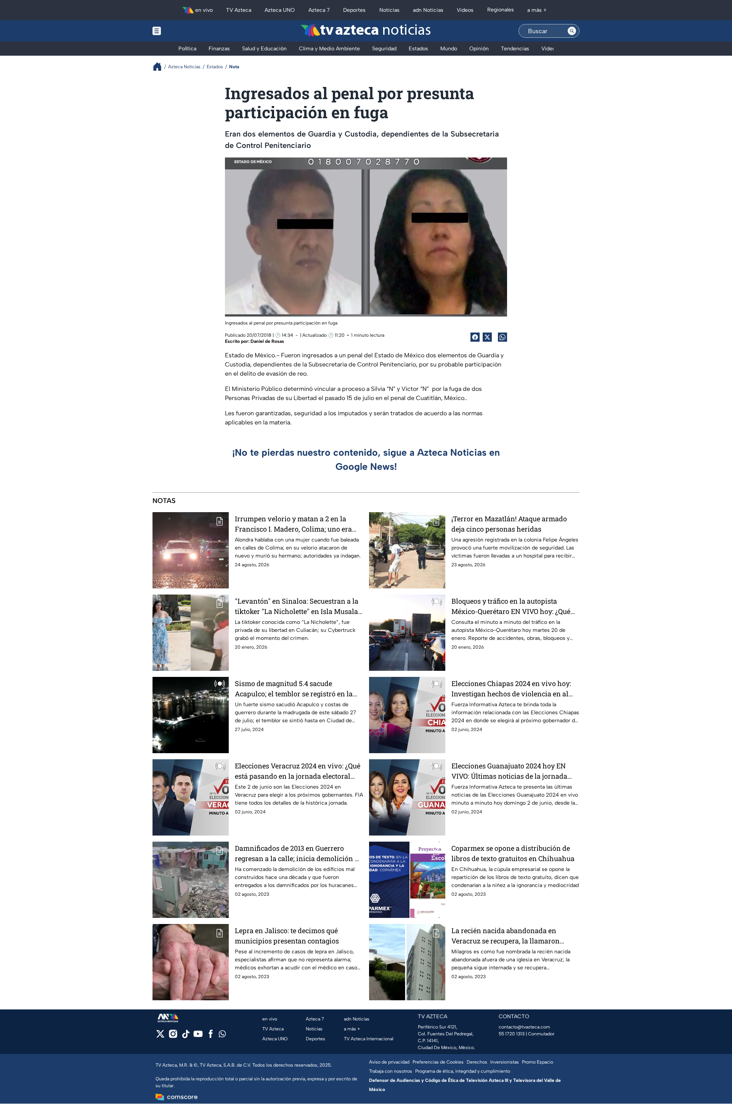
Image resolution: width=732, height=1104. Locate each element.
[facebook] (210, 1036)
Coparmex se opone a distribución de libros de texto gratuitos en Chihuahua (513, 853)
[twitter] (160, 1036)
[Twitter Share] (487, 337)
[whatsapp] (222, 1035)
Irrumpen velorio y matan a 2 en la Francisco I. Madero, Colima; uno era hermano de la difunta (293, 524)
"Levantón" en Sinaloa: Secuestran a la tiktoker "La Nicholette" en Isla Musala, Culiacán (297, 606)
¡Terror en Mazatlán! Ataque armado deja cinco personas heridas (509, 524)
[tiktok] (185, 1036)
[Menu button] (183, 31)
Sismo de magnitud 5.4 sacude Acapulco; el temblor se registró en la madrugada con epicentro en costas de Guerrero (296, 689)
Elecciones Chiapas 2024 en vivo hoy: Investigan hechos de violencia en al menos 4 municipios (511, 689)
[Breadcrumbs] (160, 66)
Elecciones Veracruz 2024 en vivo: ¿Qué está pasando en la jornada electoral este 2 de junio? (297, 771)
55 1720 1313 (512, 1034)
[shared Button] (502, 337)
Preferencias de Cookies (438, 1062)
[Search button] (572, 31)
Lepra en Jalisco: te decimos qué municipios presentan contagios (287, 935)
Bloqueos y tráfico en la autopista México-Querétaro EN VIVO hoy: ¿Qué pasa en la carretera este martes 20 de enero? (511, 606)
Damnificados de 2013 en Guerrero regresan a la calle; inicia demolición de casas (298, 854)
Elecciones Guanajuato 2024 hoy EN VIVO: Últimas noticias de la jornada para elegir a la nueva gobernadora (509, 771)
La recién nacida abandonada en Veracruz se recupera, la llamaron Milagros (505, 936)
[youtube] (198, 1036)
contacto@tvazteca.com (524, 1027)
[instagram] (173, 1036)
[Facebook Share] (475, 337)
